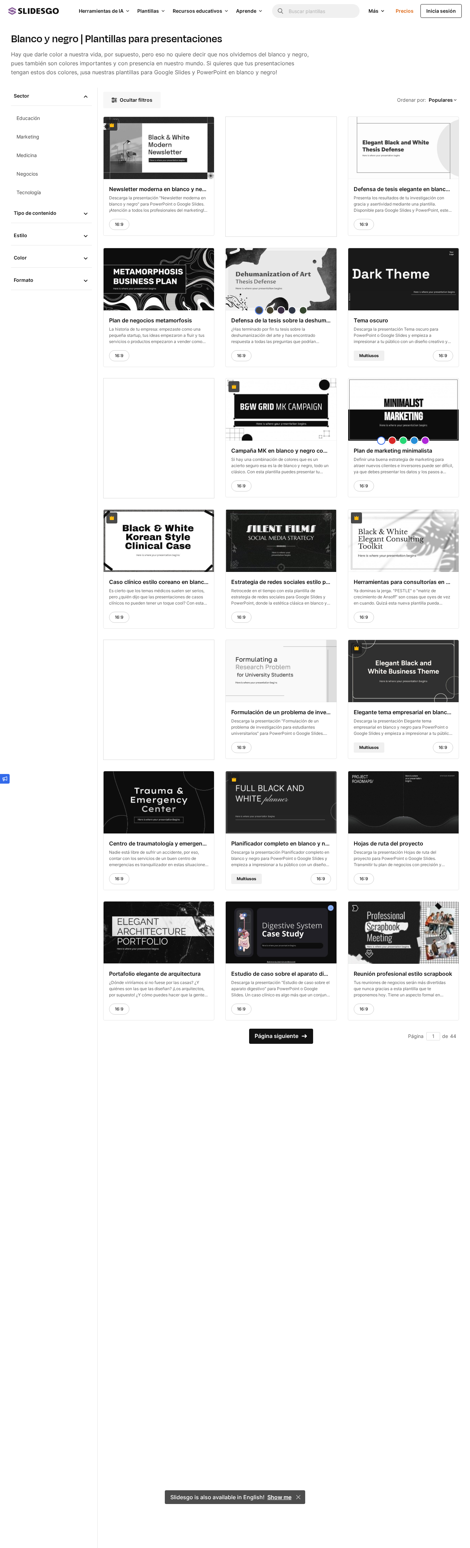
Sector (21, 96)
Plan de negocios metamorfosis (150, 320)
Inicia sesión (441, 11)
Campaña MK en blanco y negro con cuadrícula (281, 450)
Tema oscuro (371, 320)
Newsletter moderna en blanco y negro (159, 189)
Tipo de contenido (35, 213)
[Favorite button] (191, 125)
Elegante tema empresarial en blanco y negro (403, 712)
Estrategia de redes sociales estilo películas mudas (281, 581)
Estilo (20, 235)
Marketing (28, 137)
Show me (279, 1497)
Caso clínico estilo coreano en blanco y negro (159, 581)
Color (20, 258)
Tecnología (29, 192)
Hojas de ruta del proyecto (388, 843)
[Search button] (280, 11)
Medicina (27, 155)
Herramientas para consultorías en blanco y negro (403, 581)
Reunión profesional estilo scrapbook (403, 973)
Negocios (27, 174)
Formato (23, 280)
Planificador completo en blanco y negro (281, 843)
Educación (28, 118)
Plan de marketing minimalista (393, 450)
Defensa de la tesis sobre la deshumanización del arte (281, 320)
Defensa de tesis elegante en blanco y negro (403, 189)
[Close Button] (298, 1497)
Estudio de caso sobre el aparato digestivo (281, 973)
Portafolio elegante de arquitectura (155, 973)
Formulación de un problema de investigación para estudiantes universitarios (281, 712)
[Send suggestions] (5, 779)
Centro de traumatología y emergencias (159, 843)
